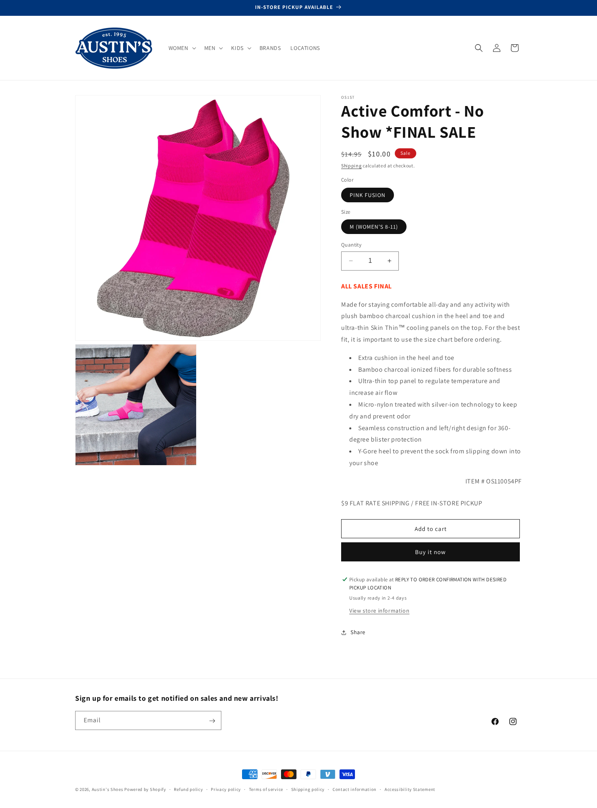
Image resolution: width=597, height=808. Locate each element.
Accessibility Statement (410, 789)
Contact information (354, 789)
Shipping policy (308, 789)
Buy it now (430, 552)
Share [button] (358, 632)
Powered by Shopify (145, 789)
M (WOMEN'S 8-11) (374, 226)
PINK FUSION (367, 195)
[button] (181, 47)
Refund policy (188, 789)
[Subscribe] (212, 720)
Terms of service (266, 789)
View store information (379, 610)
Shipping (351, 165)
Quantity (351, 244)
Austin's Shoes (108, 789)
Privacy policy (226, 789)
